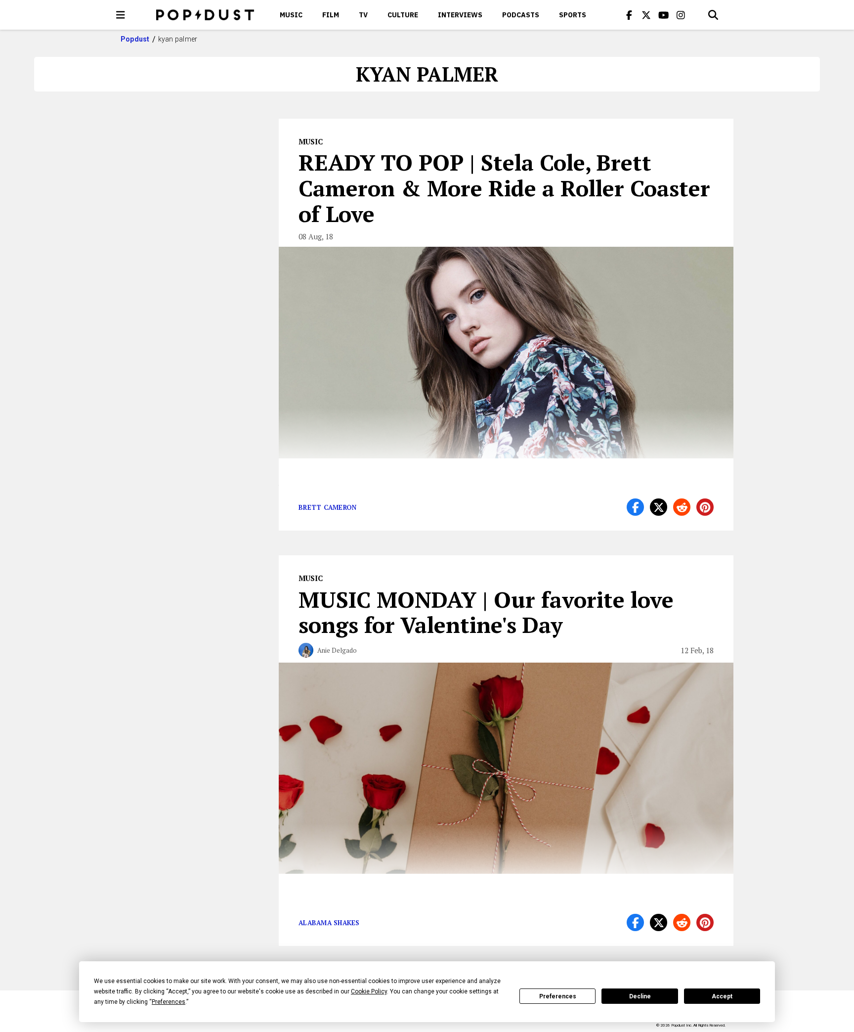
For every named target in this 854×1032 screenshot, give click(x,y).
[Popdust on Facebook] (629, 15)
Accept (722, 996)
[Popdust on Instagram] (681, 15)
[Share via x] (658, 507)
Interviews (460, 14)
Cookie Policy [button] (369, 991)
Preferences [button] (168, 1001)
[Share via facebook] (635, 507)
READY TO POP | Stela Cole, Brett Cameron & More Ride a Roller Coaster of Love (504, 187)
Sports (572, 14)
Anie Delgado (337, 650)
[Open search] (713, 15)
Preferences (557, 996)
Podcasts (520, 14)
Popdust (135, 39)
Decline (640, 996)
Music (291, 14)
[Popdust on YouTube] (663, 15)
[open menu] (120, 15)
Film (330, 14)
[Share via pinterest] (705, 507)
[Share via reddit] (681, 507)
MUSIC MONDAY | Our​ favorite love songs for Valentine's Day (486, 612)
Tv (363, 14)
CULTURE (402, 14)
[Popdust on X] (646, 15)
